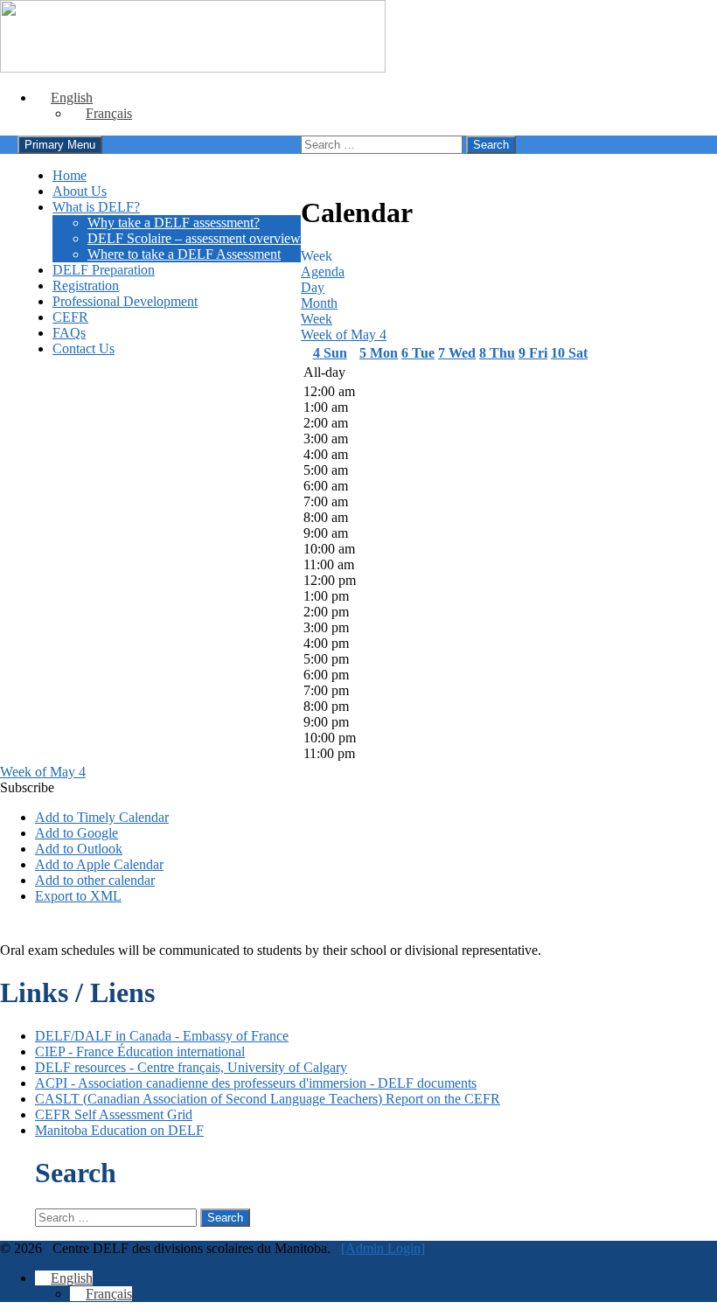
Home (69, 175)
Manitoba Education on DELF (119, 1130)
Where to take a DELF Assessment (184, 254)
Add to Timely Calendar (102, 817)
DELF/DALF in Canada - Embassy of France (162, 1035)
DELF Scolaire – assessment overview (194, 238)
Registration (85, 285)
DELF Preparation (103, 269)
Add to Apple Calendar (99, 864)
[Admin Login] (383, 1248)
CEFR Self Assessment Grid (113, 1114)
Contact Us (83, 348)
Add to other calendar (95, 880)
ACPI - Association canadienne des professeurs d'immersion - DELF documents (256, 1083)
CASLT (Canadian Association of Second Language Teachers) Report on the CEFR (267, 1098)
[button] (27, 787)
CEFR (70, 317)
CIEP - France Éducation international (140, 1051)
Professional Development (125, 301)
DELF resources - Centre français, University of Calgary (191, 1067)
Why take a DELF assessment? (173, 222)
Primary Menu (59, 144)
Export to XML (78, 895)
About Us (79, 191)
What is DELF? (96, 206)
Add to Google (76, 832)
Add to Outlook (78, 848)
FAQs (69, 332)
